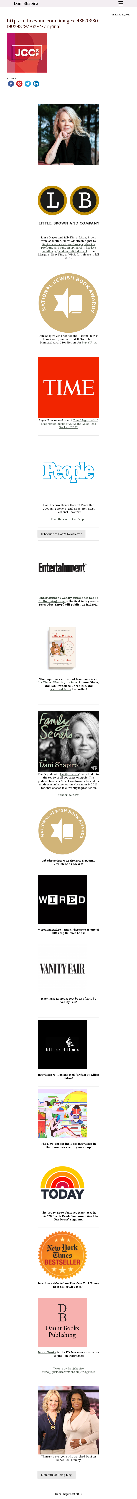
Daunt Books (47, 1352)
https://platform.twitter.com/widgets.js (68, 1372)
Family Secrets (69, 774)
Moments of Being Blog (56, 1474)
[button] (65, 162)
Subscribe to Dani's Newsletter (61, 534)
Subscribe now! (68, 795)
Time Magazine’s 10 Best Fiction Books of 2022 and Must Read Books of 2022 (69, 424)
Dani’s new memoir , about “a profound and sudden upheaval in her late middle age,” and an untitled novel (68, 248)
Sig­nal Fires (89, 342)
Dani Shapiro (26, 3)
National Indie (60, 689)
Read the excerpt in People (68, 519)
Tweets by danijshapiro (68, 1368)
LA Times (45, 682)
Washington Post (65, 682)
